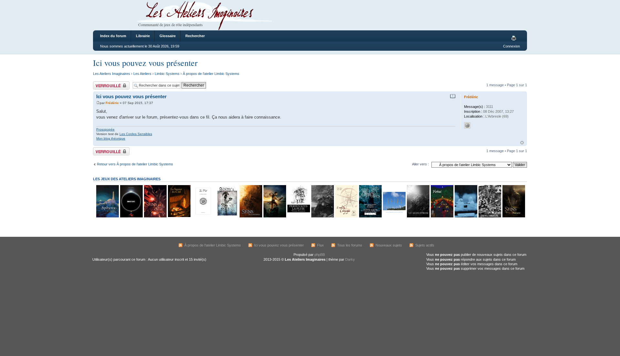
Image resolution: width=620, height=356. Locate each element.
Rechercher (195, 36)
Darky (350, 259)
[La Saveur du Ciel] (179, 216)
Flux (320, 245)
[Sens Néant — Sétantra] (513, 216)
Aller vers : (420, 164)
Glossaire (168, 36)
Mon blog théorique (110, 138)
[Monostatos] (274, 216)
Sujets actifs (424, 245)
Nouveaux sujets (389, 245)
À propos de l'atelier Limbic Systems (211, 74)
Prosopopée (105, 129)
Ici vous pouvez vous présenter (145, 62)
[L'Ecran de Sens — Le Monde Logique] (322, 216)
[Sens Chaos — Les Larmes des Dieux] (155, 216)
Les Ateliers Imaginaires (111, 74)
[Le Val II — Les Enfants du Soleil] (202, 216)
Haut (522, 142)
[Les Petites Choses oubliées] (465, 216)
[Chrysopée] (346, 216)
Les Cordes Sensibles (135, 134)
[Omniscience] (131, 216)
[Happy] (394, 216)
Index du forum (113, 36)
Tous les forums (349, 245)
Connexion (511, 46)
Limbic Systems (167, 74)
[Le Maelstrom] (417, 216)
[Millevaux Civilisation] (489, 216)
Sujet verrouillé (104, 83)
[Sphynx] (107, 216)
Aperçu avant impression (514, 38)
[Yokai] (441, 216)
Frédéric (112, 103)
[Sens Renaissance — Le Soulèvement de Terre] (250, 216)
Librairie (143, 36)
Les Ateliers (142, 74)
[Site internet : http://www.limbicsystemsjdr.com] (467, 125)
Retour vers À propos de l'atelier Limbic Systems (135, 164)
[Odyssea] (226, 216)
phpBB (320, 255)
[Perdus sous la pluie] (298, 216)
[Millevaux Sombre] (370, 216)
